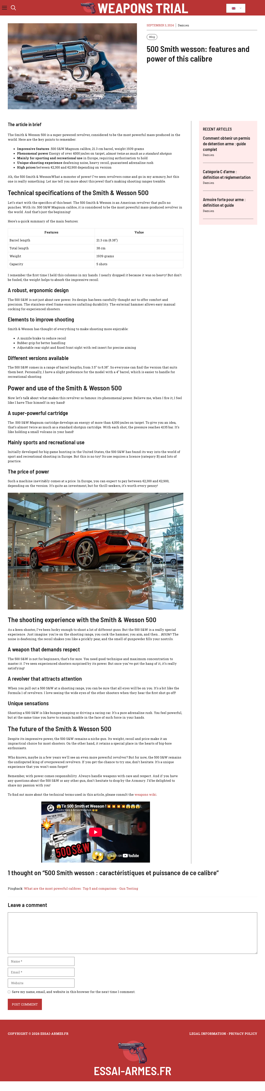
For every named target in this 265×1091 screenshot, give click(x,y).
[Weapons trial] (88, 7)
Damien (183, 25)
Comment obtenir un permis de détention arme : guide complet (226, 143)
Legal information (207, 1034)
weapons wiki (145, 794)
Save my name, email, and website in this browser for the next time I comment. (73, 992)
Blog (152, 37)
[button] (13, 7)
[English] (235, 8)
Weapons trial (142, 7)
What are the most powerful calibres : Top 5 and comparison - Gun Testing (81, 888)
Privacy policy (243, 1034)
